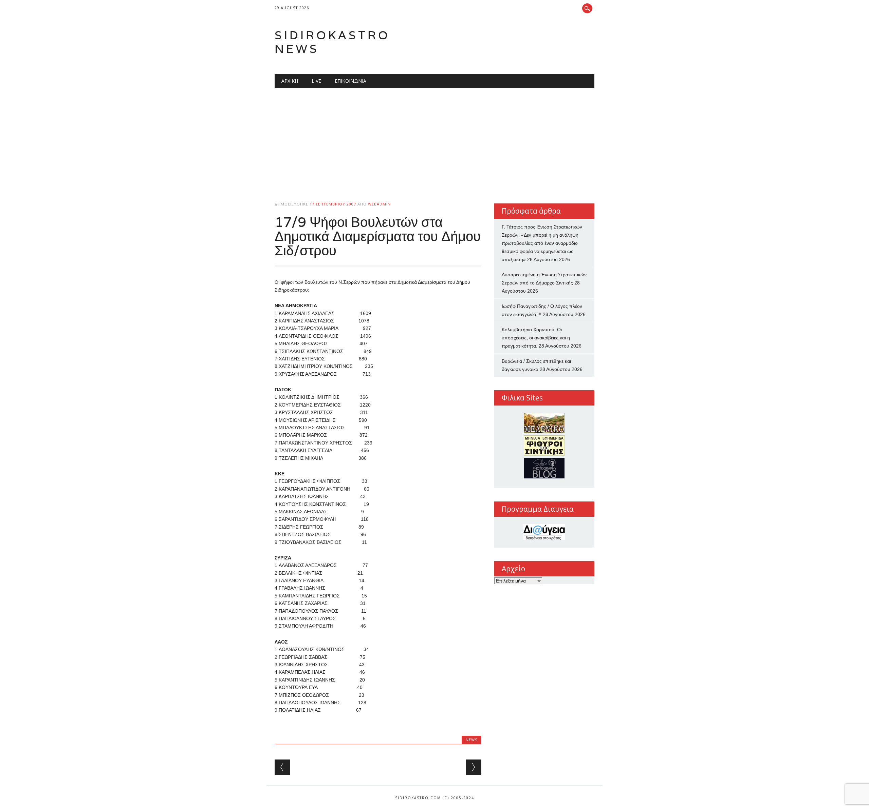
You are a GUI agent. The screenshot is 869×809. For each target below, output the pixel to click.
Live (316, 81)
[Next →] (473, 767)
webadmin (379, 203)
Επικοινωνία (350, 81)
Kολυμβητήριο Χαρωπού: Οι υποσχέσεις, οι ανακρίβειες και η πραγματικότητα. (536, 338)
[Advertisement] (434, 139)
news (471, 739)
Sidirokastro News (332, 41)
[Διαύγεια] (544, 532)
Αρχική (289, 81)
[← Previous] (282, 767)
